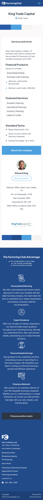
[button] (39, 3)
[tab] (21, 41)
